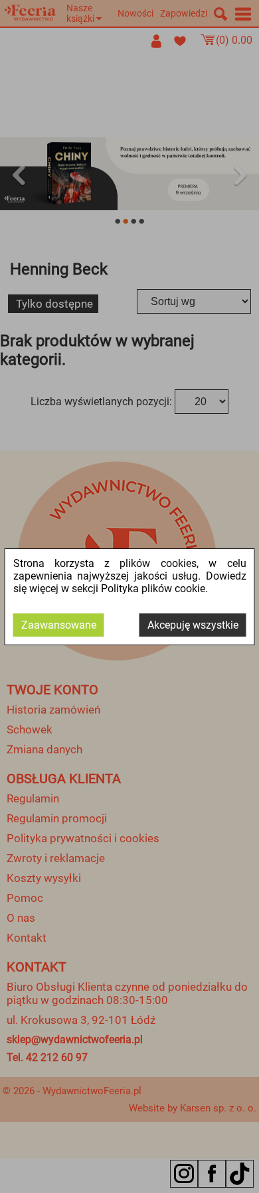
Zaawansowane (58, 625)
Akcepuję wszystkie (192, 625)
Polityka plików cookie (153, 588)
